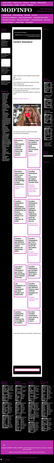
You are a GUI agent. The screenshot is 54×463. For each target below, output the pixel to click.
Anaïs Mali (5, 97)
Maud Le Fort (5, 145)
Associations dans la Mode (40, 17)
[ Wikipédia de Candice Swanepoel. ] (21, 98)
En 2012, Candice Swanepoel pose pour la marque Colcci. (33, 316)
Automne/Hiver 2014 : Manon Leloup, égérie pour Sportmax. (24, 409)
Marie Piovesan (6, 141)
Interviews (26, 2)
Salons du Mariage (18, 15)
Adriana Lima (5, 93)
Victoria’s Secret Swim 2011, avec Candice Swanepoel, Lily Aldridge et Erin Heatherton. (19, 178)
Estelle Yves (5, 124)
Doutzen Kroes (6, 121)
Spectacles (27, 15)
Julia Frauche (5, 134)
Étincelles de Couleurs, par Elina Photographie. (5, 83)
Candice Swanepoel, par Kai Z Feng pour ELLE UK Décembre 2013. (33, 244)
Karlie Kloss (5, 136)
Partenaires (30, 5)
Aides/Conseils (42, 2)
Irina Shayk (5, 128)
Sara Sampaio (6, 159)
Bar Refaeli (5, 104)
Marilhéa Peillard (6, 142)
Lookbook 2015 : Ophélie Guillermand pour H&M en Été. (37, 427)
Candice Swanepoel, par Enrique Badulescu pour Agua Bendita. (33, 271)
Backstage (33, 2)
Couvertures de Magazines (10, 17)
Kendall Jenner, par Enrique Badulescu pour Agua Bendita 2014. (50, 424)
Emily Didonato (6, 122)
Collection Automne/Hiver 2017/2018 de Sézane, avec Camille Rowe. (4, 43)
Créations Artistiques (8, 22)
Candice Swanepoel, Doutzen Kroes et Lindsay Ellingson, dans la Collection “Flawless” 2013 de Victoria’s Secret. (33, 211)
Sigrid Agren (5, 160)
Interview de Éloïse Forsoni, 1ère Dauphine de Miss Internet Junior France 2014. (5, 70)
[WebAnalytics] (3, 459)
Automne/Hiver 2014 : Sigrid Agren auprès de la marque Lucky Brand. (24, 423)
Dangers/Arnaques (8, 5)
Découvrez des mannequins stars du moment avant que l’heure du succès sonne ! (19, 148)
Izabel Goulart (6, 129)
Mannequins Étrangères (23, 20)
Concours (34, 15)
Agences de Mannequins (25, 17)
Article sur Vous (17, 2)
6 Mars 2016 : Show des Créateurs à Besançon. (5, 55)
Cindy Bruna (5, 114)
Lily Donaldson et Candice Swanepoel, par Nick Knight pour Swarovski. (20, 289)
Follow (8, 459)
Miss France (47, 20)
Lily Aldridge (5, 135)
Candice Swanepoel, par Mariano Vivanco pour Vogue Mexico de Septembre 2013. (20, 245)
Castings (16, 5)
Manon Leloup (6, 139)
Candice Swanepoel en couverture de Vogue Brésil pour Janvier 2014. (34, 177)
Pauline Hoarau (6, 153)
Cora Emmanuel (6, 118)
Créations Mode (19, 22)
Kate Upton (5, 138)
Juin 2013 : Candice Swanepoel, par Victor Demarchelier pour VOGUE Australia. (20, 272)
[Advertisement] (34, 443)
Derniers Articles (7, 2)
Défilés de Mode (7, 15)
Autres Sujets (29, 22)
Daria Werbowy (6, 120)
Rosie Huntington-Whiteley (5, 156)
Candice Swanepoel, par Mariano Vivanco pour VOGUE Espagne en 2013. (34, 289)
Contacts (23, 5)
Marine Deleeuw (6, 143)
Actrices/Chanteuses (37, 20)
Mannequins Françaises (9, 20)
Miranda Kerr (5, 146)
